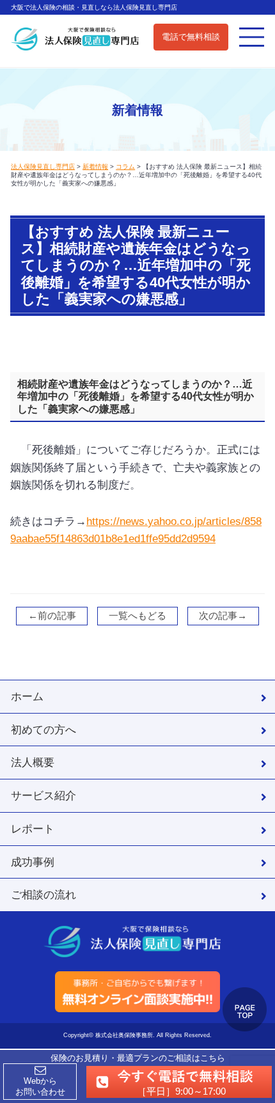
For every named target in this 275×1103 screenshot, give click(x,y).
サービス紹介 (43, 795)
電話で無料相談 (191, 37)
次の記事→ (223, 616)
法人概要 (32, 762)
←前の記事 (52, 616)
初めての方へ (43, 729)
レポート (32, 828)
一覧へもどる (137, 616)
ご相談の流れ (43, 894)
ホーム (27, 696)
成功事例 (32, 862)
